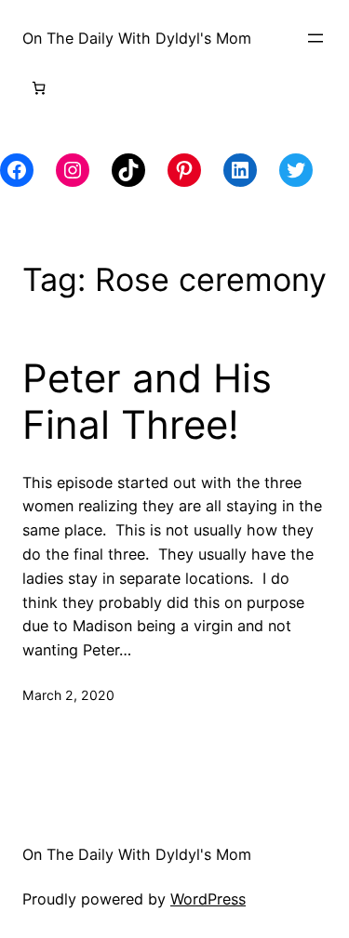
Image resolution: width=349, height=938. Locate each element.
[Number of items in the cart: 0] (38, 88)
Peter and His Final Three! (147, 401)
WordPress (208, 899)
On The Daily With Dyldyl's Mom (136, 38)
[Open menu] (315, 38)
